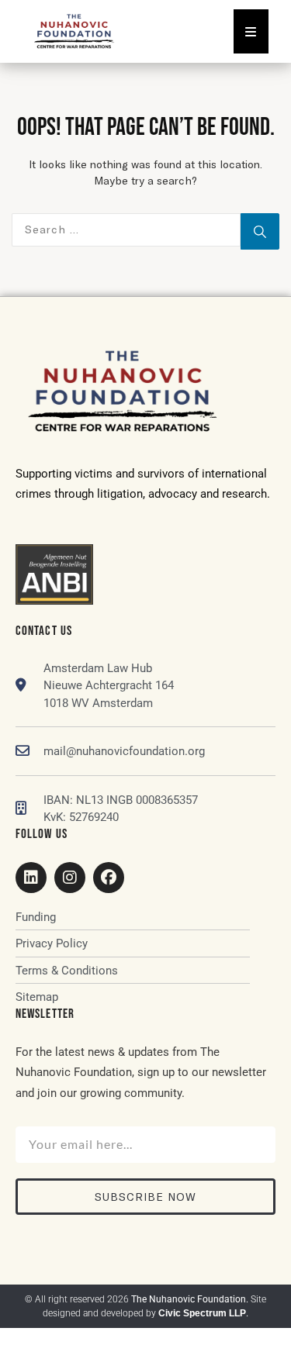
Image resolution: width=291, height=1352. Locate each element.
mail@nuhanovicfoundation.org (124, 751)
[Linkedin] (31, 877)
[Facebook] (108, 877)
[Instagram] (69, 877)
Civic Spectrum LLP (202, 1313)
